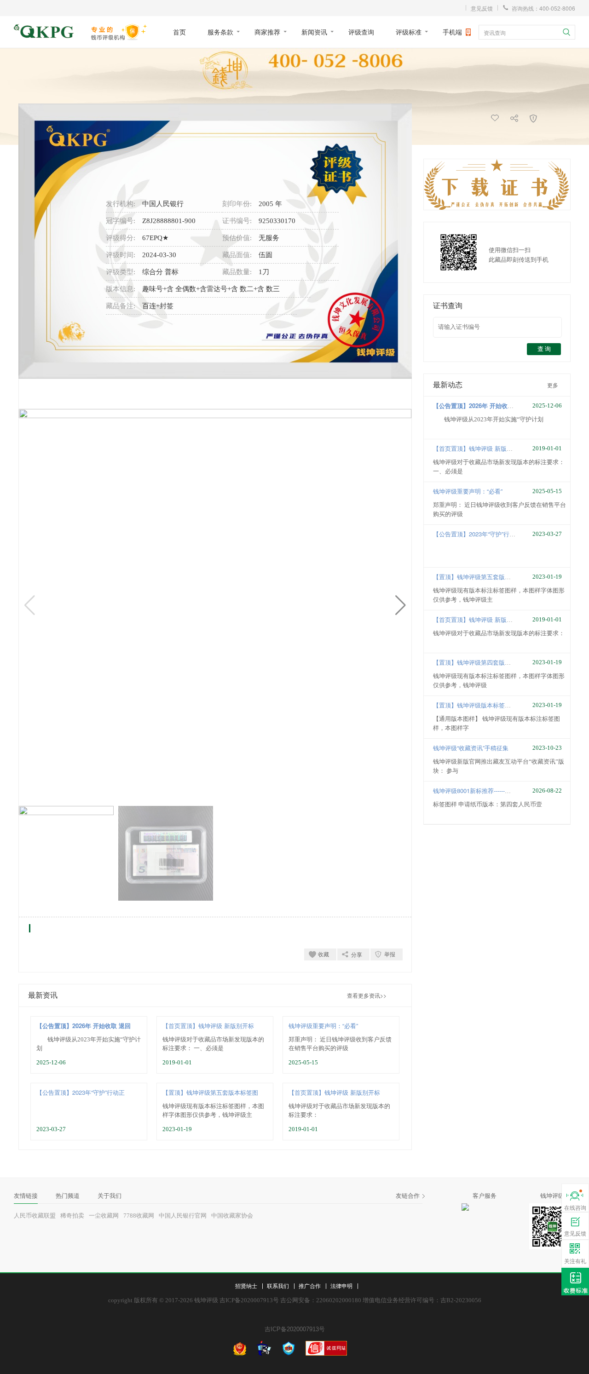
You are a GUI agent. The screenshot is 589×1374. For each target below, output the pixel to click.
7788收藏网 (138, 1215)
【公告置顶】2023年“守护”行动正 (80, 1092)
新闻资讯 (314, 31)
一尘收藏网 (104, 1215)
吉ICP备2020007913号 (295, 1329)
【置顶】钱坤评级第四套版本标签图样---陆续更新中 (501, 662)
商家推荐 (267, 31)
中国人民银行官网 (183, 1215)
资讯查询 (495, 32)
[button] (400, 605)
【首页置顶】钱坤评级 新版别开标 (208, 1025)
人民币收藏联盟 (35, 1215)
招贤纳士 (246, 1285)
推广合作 (310, 1285)
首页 (179, 31)
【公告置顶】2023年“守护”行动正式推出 (486, 533)
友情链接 (26, 1195)
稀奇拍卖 (72, 1215)
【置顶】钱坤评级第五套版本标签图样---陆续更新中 (501, 576)
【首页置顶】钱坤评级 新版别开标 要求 (485, 448)
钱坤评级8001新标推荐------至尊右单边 (484, 790)
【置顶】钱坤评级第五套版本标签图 (210, 1092)
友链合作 (408, 1195)
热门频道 (68, 1195)
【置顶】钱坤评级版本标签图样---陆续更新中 (492, 705)
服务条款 (220, 31)
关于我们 (109, 1195)
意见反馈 (482, 8)
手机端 (452, 31)
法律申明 (341, 1285)
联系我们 (278, 1285)
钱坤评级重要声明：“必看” (323, 1025)
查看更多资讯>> (367, 995)
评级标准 (409, 31)
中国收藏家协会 (232, 1215)
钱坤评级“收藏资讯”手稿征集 (470, 747)
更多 (552, 385)
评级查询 (361, 31)
